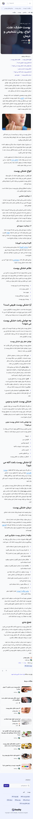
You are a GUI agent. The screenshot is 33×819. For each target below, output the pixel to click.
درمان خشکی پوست (26, 75)
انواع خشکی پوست (27, 60)
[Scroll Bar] (2, 8)
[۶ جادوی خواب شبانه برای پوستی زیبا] (26, 756)
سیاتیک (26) (9, 800)
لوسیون (4, 525)
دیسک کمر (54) (26, 800)
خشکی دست (14, 160)
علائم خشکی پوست (15, 60)
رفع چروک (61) (15, 796)
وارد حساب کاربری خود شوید (18, 674)
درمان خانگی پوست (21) (25, 803)
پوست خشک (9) (28, 666)
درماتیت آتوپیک (24, 247)
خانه (29, 12)
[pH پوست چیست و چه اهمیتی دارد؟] (26, 766)
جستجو (6, 786)
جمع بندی (17, 75)
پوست (19, 12)
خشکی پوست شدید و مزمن (24, 69)
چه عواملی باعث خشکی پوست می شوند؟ (21, 66)
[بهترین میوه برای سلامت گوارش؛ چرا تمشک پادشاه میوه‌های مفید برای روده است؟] (26, 734)
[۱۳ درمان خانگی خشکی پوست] (26, 710)
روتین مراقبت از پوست (22, 591)
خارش (22, 98)
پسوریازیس (16, 260)
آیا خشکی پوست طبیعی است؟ (24, 63)
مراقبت (14, 12)
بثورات (8, 233)
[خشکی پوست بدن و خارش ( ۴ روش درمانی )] (26, 689)
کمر (24, 792)
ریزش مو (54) (17, 800)
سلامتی (24, 12)
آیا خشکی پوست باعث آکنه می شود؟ (22, 72)
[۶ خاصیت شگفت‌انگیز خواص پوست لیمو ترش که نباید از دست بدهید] (26, 746)
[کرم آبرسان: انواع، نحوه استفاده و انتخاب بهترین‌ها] (26, 722)
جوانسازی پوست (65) (25, 796)
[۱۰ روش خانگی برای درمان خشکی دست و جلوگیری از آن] (26, 700)
